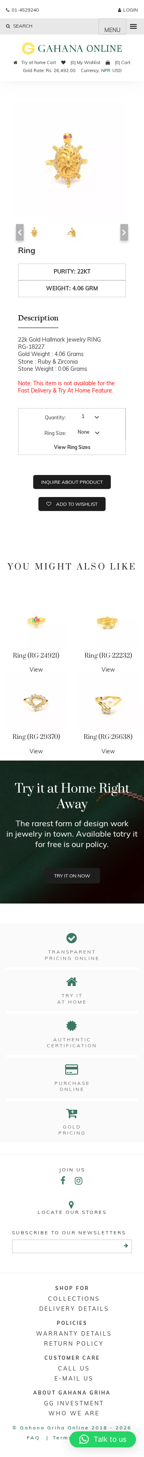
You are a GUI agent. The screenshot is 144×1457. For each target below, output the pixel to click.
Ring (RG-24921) (36, 656)
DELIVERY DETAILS (74, 1308)
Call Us (74, 1368)
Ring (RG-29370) (36, 737)
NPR (105, 70)
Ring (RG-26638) (108, 737)
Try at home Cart (38, 62)
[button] (103, 1439)
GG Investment (74, 1403)
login (130, 10)
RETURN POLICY (74, 1343)
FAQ (33, 1438)
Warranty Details (74, 1333)
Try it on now (72, 876)
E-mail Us (74, 1378)
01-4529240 (25, 10)
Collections (74, 1298)
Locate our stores (72, 1212)
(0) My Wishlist (84, 62)
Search (22, 26)
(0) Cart (122, 62)
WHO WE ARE (74, 1413)
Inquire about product (72, 482)
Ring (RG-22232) (108, 656)
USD (117, 70)
